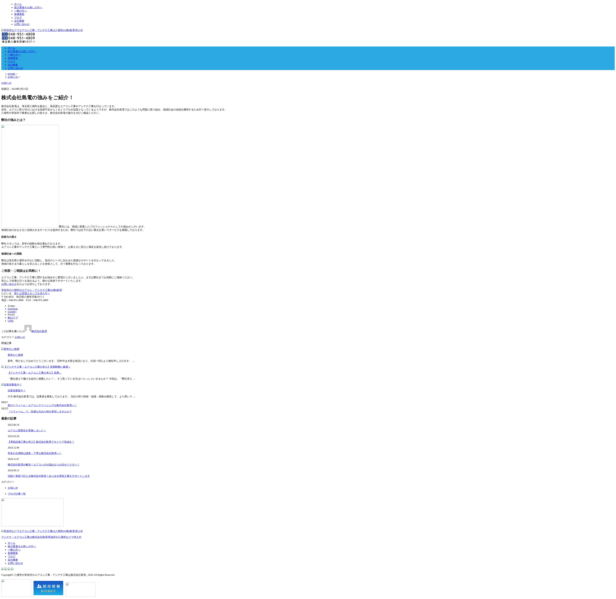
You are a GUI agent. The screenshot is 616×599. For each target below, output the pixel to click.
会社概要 (19, 21)
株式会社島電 (39, 331)
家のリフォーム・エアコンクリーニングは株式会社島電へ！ (42, 405)
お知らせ (20, 337)
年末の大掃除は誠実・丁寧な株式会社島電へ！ (35, 453)
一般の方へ (20, 10)
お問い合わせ (22, 24)
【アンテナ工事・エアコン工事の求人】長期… (35, 372)
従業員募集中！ (17, 390)
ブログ (18, 17)
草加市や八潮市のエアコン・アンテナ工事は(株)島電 (31, 290)
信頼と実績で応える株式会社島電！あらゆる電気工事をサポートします (49, 476)
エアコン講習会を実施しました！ (27, 430)
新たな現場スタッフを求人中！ (32, 293)
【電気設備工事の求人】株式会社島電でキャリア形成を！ (41, 441)
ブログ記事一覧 (17, 493)
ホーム (18, 4)
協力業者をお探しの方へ (28, 7)
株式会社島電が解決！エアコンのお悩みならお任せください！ (44, 464)
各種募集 (19, 14)
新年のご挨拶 (15, 355)
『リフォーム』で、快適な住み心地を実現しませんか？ (40, 411)
